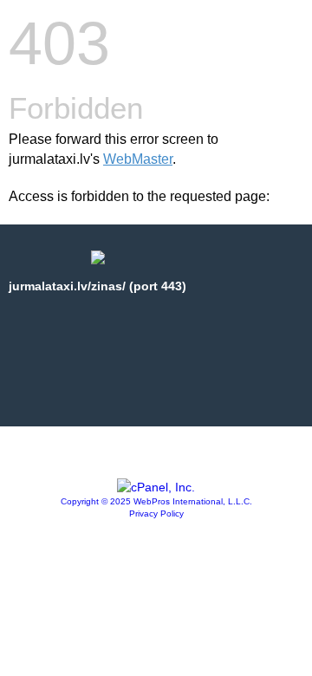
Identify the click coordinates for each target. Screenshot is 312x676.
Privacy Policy (156, 513)
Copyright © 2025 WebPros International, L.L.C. (156, 501)
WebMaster (137, 159)
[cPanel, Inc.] (156, 487)
